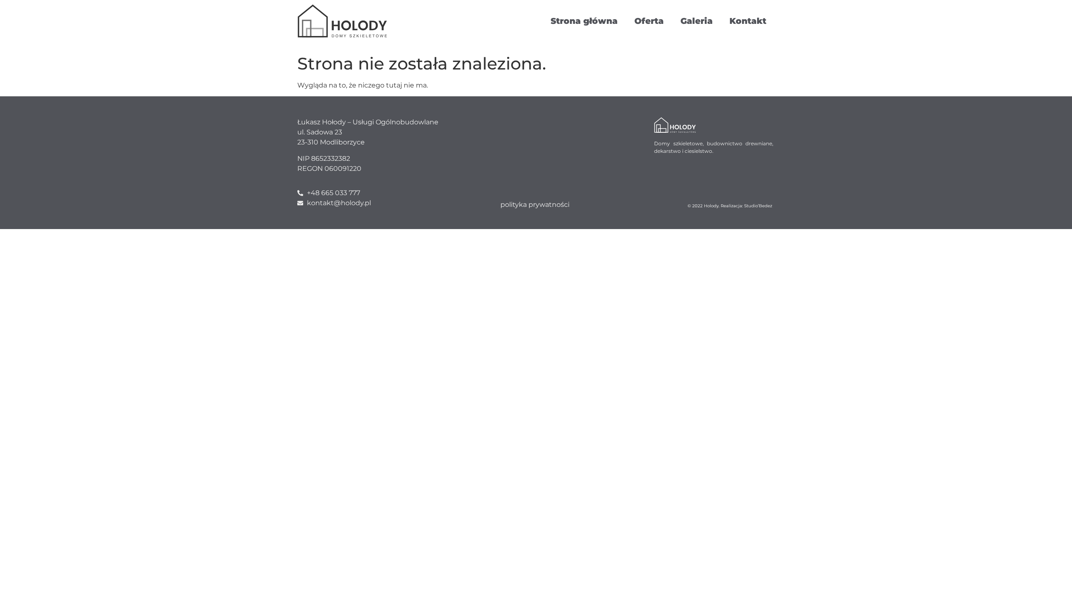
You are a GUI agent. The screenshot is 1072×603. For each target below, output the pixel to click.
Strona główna (584, 21)
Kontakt (747, 21)
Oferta (649, 21)
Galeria (696, 21)
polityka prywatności (535, 205)
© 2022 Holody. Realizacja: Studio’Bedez (730, 206)
